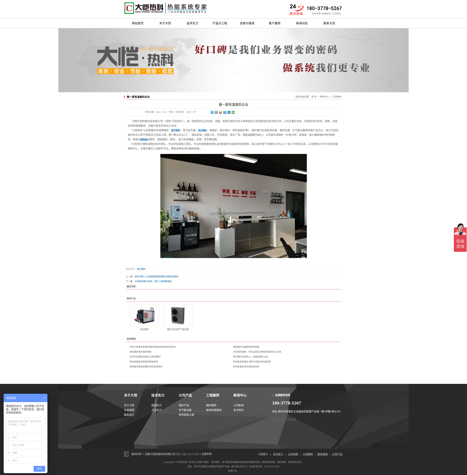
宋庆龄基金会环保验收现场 (246, 366)
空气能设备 (185, 410)
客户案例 (274, 23)
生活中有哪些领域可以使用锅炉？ (146, 357)
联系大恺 (329, 23)
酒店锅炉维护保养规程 (140, 352)
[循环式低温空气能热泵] (178, 315)
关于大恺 (165, 23)
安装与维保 (247, 23)
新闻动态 (302, 23)
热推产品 (232, 471)
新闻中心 (324, 97)
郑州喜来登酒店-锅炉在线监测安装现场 (252, 361)
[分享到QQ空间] (216, 112)
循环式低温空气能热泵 (178, 329)
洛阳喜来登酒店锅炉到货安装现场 (146, 366)
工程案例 (212, 395)
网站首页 (138, 23)
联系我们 (129, 414)
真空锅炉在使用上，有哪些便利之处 (250, 357)
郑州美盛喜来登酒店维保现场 (144, 361)
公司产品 (185, 395)
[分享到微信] (233, 112)
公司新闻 (336, 97)
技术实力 (192, 23)
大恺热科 (180, 462)
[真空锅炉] (144, 315)
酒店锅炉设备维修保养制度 (246, 347)
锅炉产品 (184, 405)
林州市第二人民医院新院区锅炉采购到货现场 (156, 276)
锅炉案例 (211, 405)
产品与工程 (220, 23)
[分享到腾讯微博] (224, 112)
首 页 (313, 97)
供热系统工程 (186, 414)
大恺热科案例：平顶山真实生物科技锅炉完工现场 (257, 352)
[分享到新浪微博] (220, 112)
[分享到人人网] (229, 112)
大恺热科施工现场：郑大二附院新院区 (153, 281)
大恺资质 (129, 410)
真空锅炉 (141, 269)
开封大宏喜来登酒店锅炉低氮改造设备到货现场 (152, 347)
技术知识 (239, 410)
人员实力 (156, 410)
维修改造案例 (213, 410)
